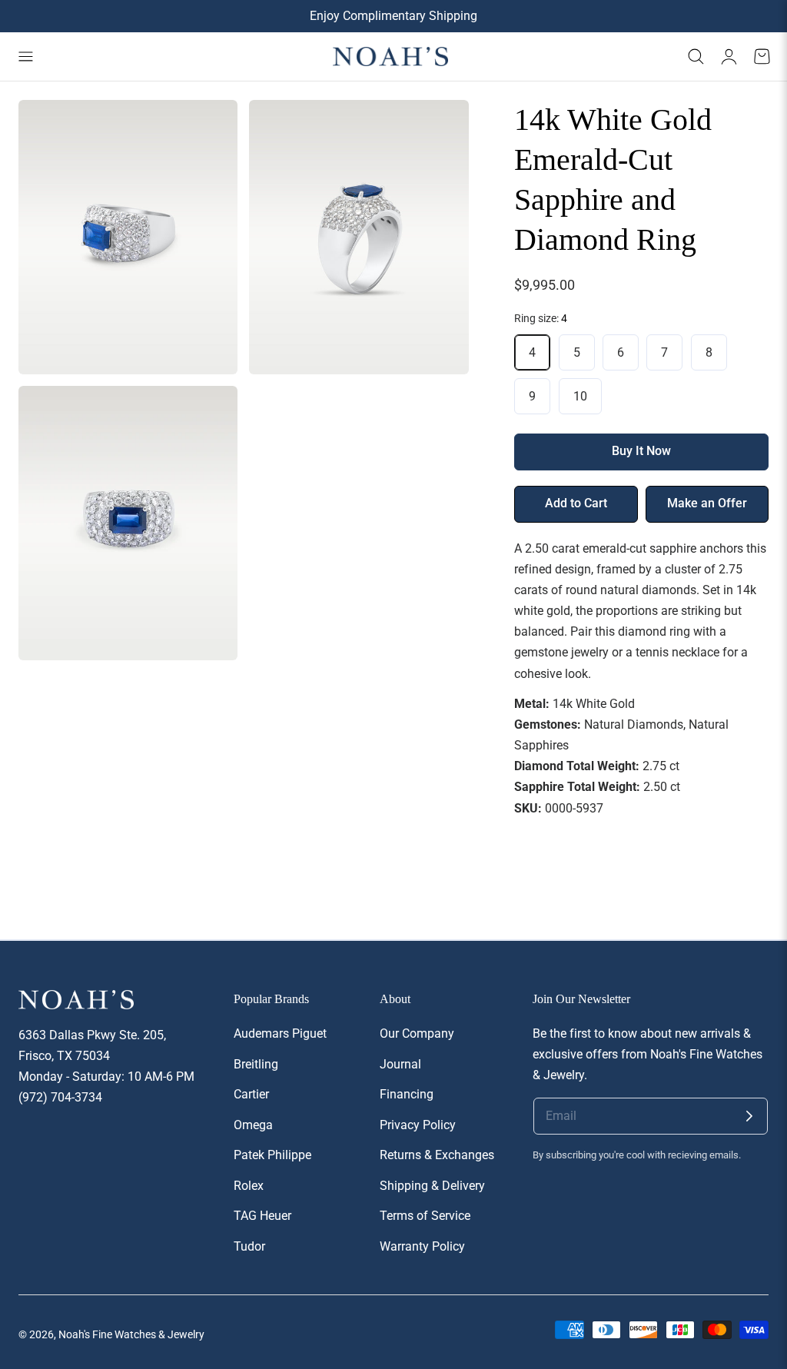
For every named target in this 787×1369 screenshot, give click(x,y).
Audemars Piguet (280, 1033)
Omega (253, 1124)
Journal (400, 1063)
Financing (406, 1094)
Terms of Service (425, 1215)
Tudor (249, 1245)
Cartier (251, 1094)
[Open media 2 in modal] (440, 128)
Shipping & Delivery (432, 1185)
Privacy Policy (418, 1124)
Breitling (256, 1063)
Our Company (417, 1033)
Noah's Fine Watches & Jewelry (131, 1334)
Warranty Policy (422, 1245)
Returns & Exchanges (437, 1155)
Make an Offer (707, 503)
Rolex (249, 1185)
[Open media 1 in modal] (209, 128)
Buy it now (641, 451)
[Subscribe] (749, 1116)
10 (580, 396)
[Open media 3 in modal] (209, 414)
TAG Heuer (262, 1215)
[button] (25, 56)
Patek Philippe (272, 1155)
